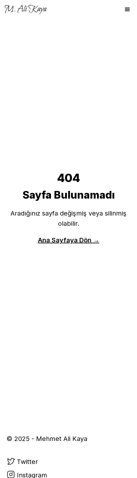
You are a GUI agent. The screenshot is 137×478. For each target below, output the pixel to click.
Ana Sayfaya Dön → (68, 240)
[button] (127, 9)
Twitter (27, 462)
